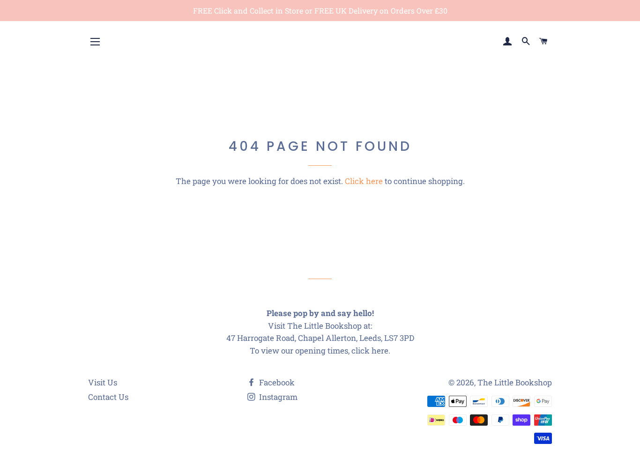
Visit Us (102, 382)
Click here (364, 181)
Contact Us (108, 396)
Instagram (277, 396)
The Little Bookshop (514, 382)
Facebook (276, 382)
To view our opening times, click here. (320, 350)
